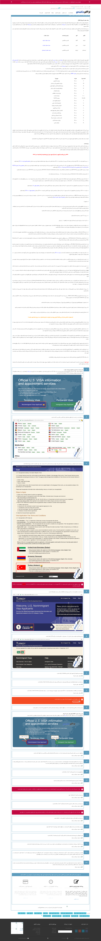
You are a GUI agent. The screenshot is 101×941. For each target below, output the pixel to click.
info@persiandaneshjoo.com (76, 6)
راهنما (53, 12)
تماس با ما (41, 12)
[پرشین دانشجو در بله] (60, 8)
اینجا (65, 715)
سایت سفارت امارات (46, 45)
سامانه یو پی (54, 929)
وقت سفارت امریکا (74, 916)
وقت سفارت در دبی (66, 916)
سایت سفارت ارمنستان (46, 50)
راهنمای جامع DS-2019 (30, 190)
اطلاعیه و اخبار (54, 932)
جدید (54, 60)
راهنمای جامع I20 (36, 185)
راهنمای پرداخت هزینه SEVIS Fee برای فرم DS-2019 (69, 167)
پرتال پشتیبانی (38, 932)
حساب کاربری (54, 931)
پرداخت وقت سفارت (38, 913)
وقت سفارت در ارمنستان (56, 916)
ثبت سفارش (64, 12)
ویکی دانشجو (58, 12)
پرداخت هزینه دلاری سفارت (54, 913)
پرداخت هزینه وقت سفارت (84, 916)
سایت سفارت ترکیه (46, 40)
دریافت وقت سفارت (21, 913)
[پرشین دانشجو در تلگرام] (58, 8)
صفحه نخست (70, 12)
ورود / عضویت (86, 6)
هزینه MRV (73, 73)
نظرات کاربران (47, 12)
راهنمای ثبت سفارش (37, 928)
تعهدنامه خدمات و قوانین (36, 929)
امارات (61, 60)
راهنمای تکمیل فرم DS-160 (24, 161)
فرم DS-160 (58, 252)
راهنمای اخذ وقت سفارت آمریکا (59, 197)
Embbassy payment (47, 916)
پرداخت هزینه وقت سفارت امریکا (80, 913)
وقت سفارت (45, 913)
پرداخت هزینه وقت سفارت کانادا (66, 913)
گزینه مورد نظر (15, 60)
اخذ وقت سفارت (30, 913)
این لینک (63, 24)
